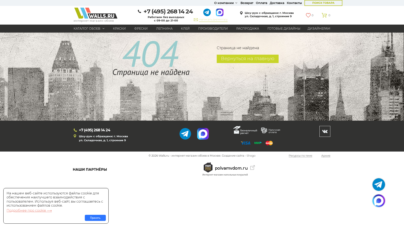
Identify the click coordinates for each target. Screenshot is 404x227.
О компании (224, 3)
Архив (325, 155)
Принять (95, 217)
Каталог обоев (87, 28)
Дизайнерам (319, 28)
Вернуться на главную (247, 58)
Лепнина (164, 28)
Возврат (247, 3)
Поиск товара (323, 2)
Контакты (294, 3)
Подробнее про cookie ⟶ (29, 210)
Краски (119, 28)
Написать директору (213, 19)
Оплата (261, 3)
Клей (185, 28)
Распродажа (247, 28)
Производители (213, 28)
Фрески (141, 28)
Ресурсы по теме (300, 155)
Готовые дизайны (283, 28)
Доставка (277, 3)
